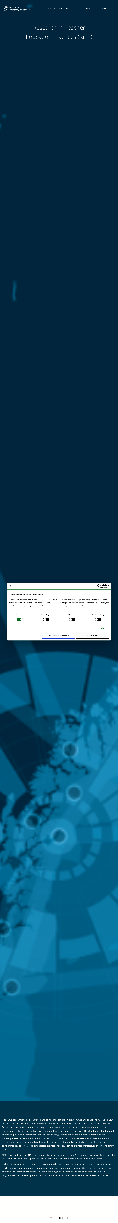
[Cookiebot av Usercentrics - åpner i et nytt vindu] (99, 586)
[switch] (46, 619)
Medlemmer (64, 8)
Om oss (51, 8)
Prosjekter (91, 8)
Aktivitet (78, 8)
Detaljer (101, 628)
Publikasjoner (107, 8)
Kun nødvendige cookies (59, 635)
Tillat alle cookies (92, 635)
